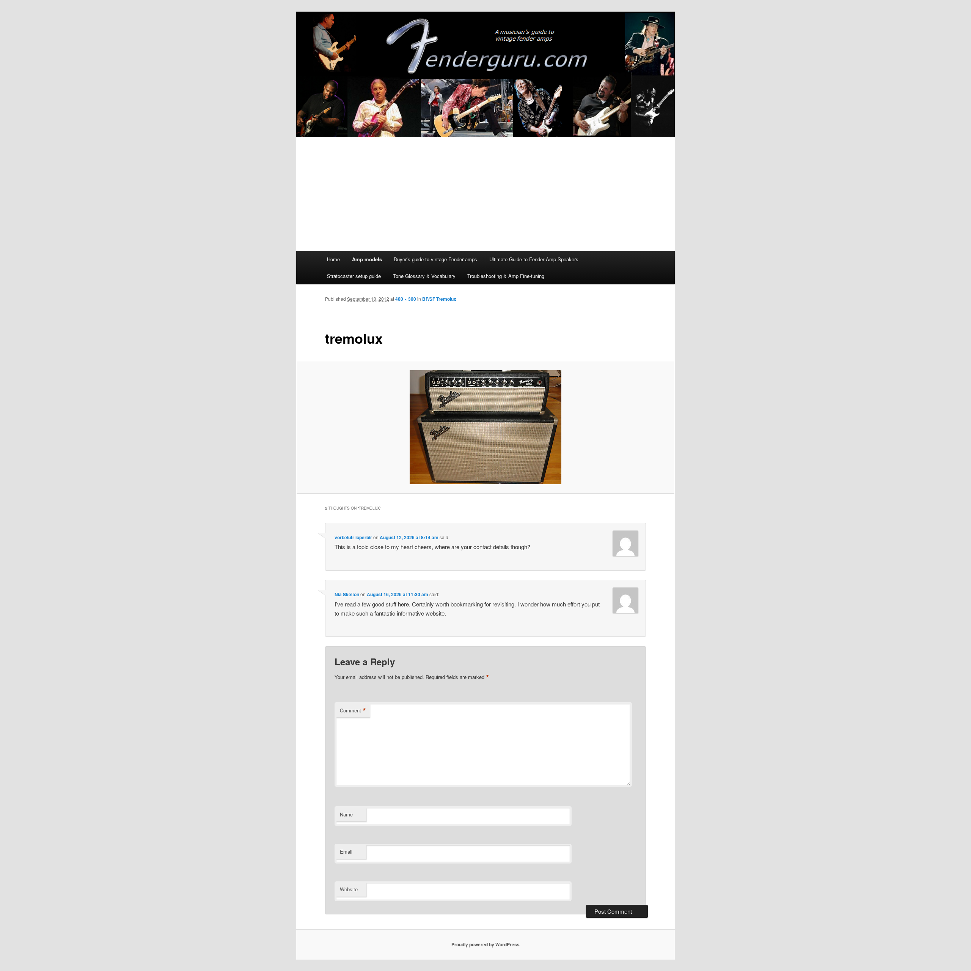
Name (346, 814)
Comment (353, 710)
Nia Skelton (347, 594)
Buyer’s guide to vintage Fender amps (435, 259)
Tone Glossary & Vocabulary (424, 275)
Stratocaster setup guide (354, 275)
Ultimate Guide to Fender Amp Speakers (533, 259)
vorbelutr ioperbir (353, 537)
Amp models (367, 259)
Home (333, 259)
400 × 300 (405, 298)
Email (346, 851)
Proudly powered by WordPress (485, 944)
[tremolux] (485, 427)
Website (349, 889)
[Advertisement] (485, 194)
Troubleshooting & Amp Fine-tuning (505, 275)
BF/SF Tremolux (439, 298)
